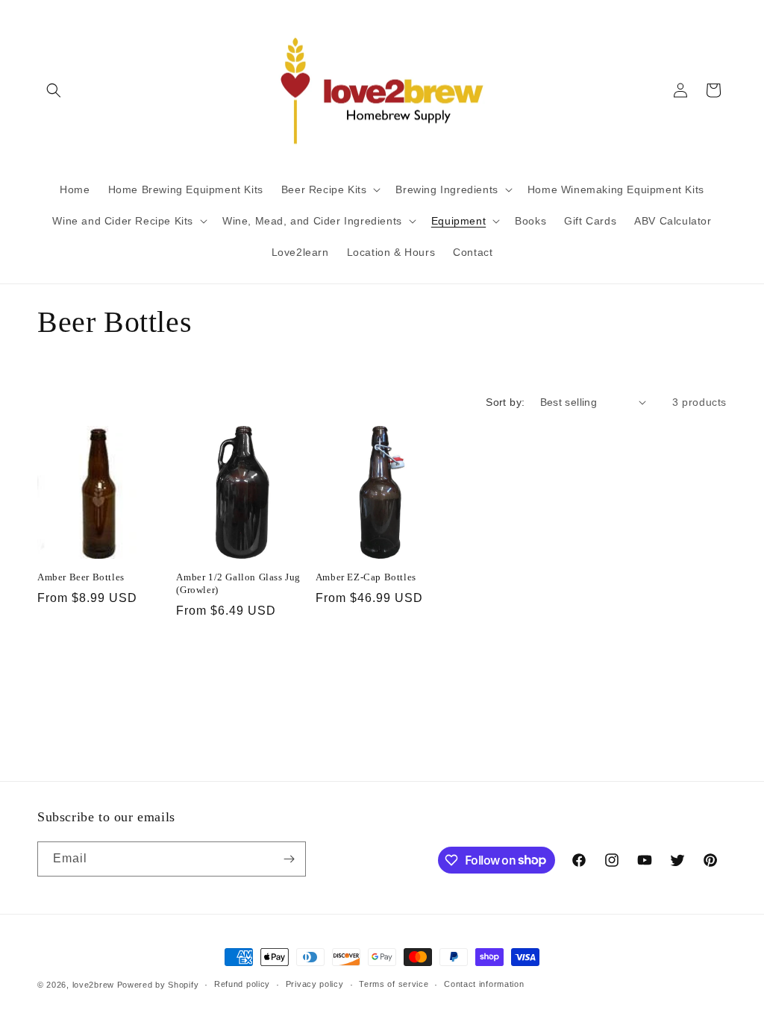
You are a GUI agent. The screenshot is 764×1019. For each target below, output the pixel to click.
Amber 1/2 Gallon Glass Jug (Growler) (238, 583)
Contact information (484, 983)
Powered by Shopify (158, 984)
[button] (53, 90)
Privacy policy (315, 983)
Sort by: (505, 402)
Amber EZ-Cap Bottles (366, 577)
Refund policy (242, 983)
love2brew (93, 984)
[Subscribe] (288, 859)
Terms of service (393, 983)
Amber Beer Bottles (81, 577)
